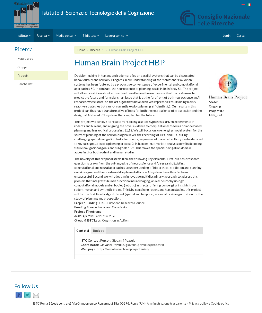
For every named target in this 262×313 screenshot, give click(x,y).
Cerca (241, 35)
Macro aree (25, 58)
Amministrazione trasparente (166, 303)
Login (226, 35)
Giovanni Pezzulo (124, 240)
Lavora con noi (115, 35)
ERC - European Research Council (122, 203)
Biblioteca (89, 35)
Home (81, 50)
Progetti (23, 75)
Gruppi (22, 67)
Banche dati (25, 84)
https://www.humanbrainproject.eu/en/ (123, 249)
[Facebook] (18, 295)
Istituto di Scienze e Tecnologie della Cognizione (98, 12)
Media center (65, 35)
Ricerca (42, 35)
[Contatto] (36, 295)
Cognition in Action (115, 220)
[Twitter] (27, 295)
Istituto (22, 35)
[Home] (28, 15)
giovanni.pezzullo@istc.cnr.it (144, 245)
